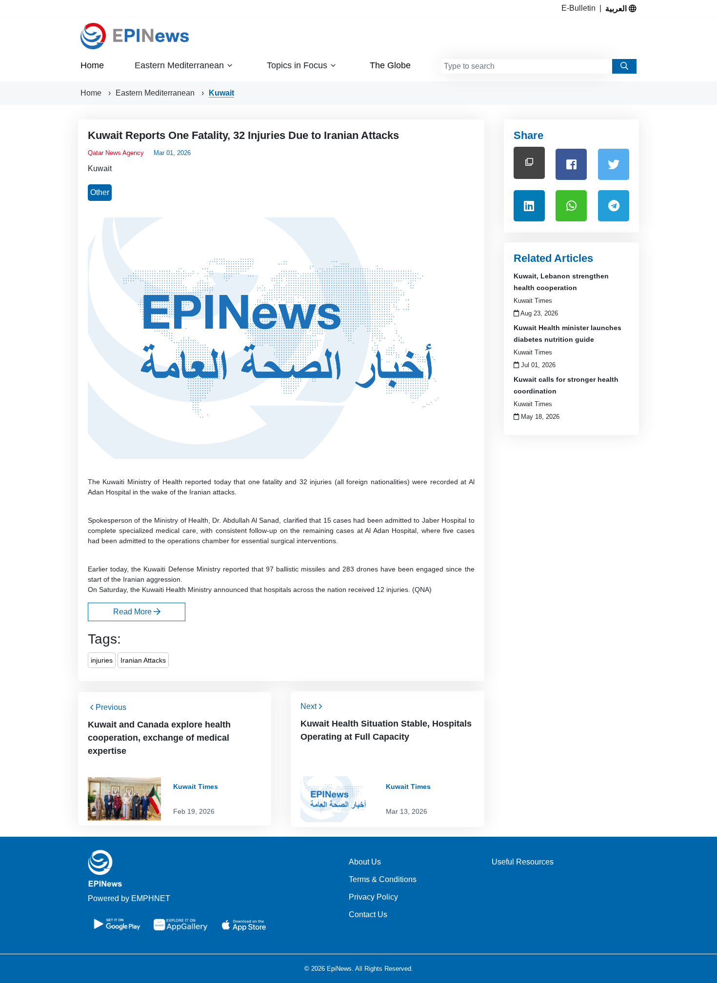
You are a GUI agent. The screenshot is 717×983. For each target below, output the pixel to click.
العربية (617, 8)
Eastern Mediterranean (156, 93)
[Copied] (529, 162)
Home (92, 65)
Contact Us (368, 914)
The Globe (390, 65)
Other (99, 192)
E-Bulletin (580, 8)
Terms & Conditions (383, 879)
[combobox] (526, 66)
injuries (102, 660)
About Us (365, 862)
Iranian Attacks (143, 660)
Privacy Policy (373, 897)
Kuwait (221, 93)
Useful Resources (523, 862)
